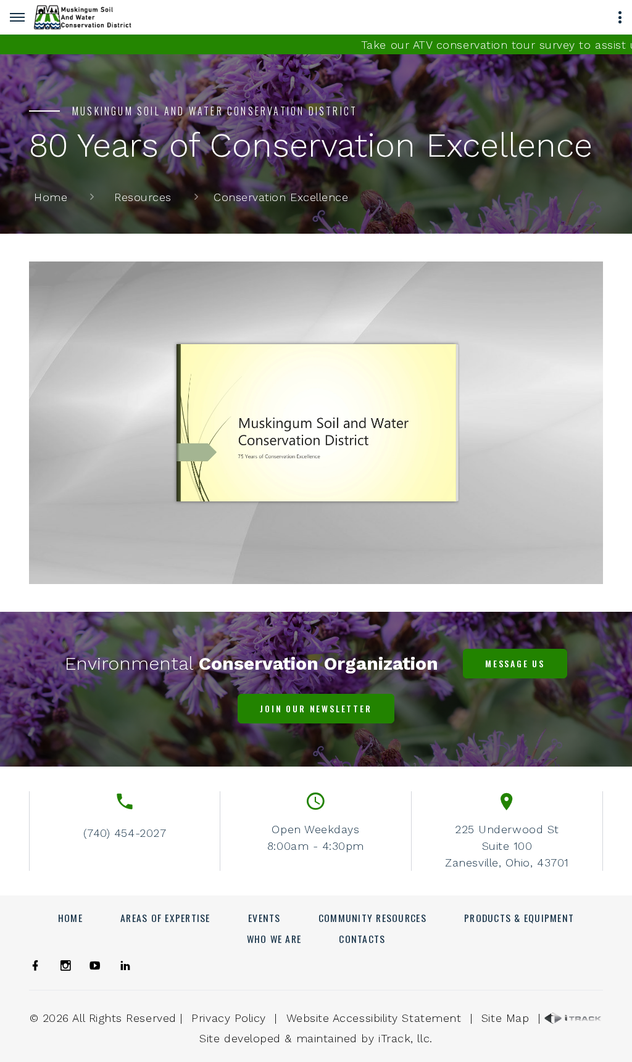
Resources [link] (143, 197)
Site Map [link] (505, 1017)
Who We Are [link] (274, 938)
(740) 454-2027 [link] (125, 832)
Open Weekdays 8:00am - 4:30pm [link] (315, 837)
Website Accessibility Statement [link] (374, 1017)
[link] (82, 17)
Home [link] (50, 197)
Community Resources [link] (372, 917)
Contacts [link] (362, 938)
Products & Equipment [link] (519, 917)
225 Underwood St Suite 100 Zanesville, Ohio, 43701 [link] (506, 846)
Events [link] (264, 917)
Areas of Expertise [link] (165, 917)
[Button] (17, 17)
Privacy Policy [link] (228, 1017)
